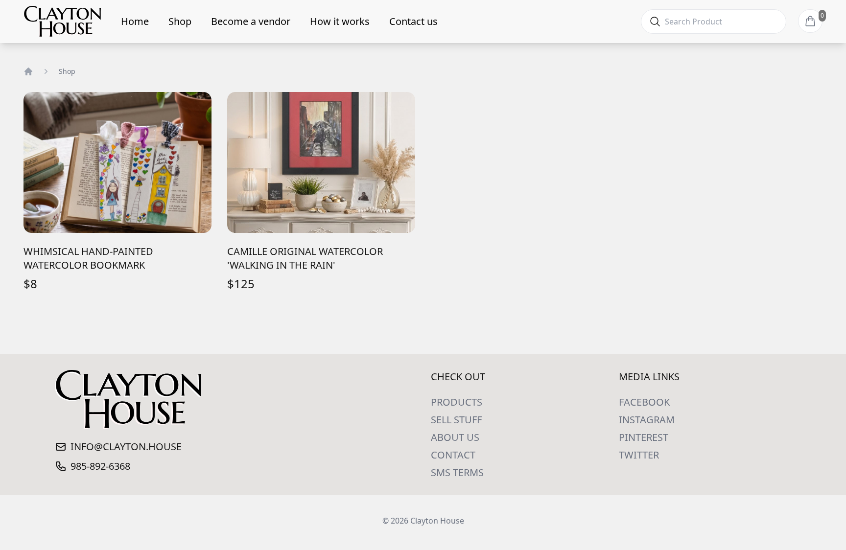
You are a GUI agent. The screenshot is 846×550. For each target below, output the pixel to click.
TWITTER (639, 454)
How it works (340, 21)
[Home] (28, 71)
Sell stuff (456, 419)
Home (135, 21)
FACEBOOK (644, 402)
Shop (179, 21)
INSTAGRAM (647, 419)
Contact (453, 454)
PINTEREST (643, 437)
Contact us (413, 21)
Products (456, 402)
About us (455, 437)
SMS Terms (457, 472)
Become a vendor (250, 21)
